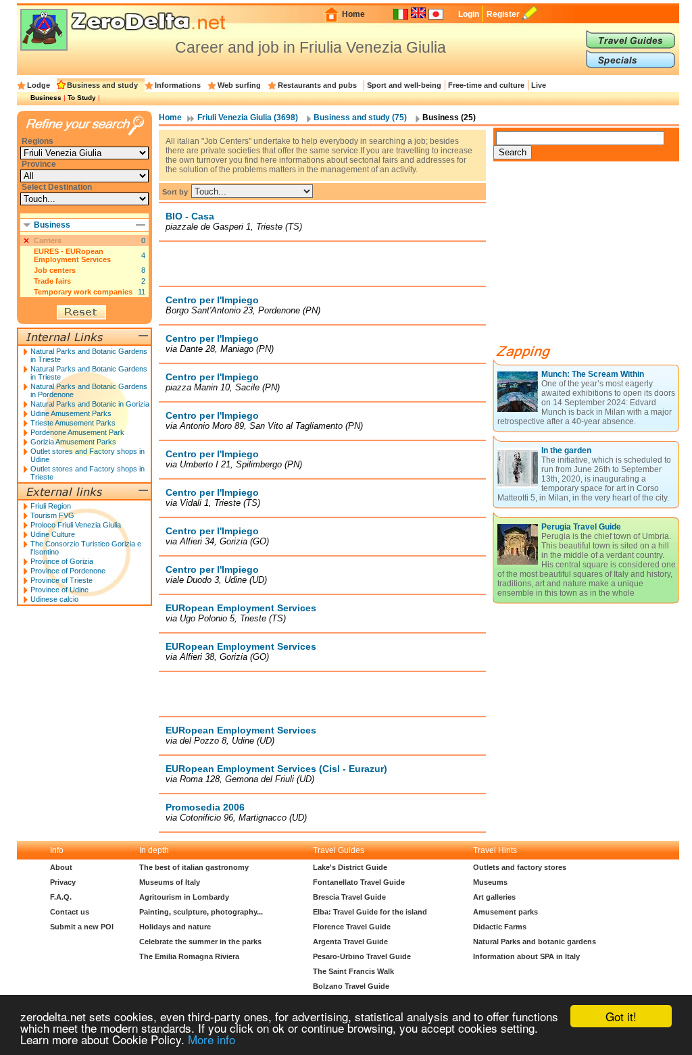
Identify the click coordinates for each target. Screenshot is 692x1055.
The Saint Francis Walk (353, 971)
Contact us (69, 912)
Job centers (55, 270)
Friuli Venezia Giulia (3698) (247, 117)
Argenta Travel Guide (350, 941)
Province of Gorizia (61, 561)
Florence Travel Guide (352, 927)
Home (353, 14)
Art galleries (494, 897)
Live (538, 85)
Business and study (102, 85)
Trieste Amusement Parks (73, 423)
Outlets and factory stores (519, 867)
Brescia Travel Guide (349, 897)
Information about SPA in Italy (526, 956)
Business (45, 97)
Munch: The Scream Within (592, 374)
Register (503, 14)
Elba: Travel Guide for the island (370, 912)
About (61, 867)
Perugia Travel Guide (581, 527)
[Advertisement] (322, 263)
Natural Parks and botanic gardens (534, 941)
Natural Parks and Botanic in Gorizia (89, 404)
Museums (490, 882)
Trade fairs (52, 281)
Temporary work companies (83, 292)
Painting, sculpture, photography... (201, 912)
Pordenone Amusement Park (77, 432)
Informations (178, 85)
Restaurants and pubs (317, 85)
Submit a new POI (82, 927)
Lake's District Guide (350, 867)
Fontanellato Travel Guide (359, 882)
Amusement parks (505, 912)
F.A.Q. (61, 897)
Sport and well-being (404, 85)
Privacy (63, 882)
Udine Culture (52, 534)
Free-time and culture (486, 85)
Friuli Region (50, 506)
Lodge (38, 85)
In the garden (566, 450)
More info (211, 1039)
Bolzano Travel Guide (351, 986)
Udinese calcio (54, 599)
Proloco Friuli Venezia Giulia (75, 525)
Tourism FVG (52, 515)
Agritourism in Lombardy (184, 897)
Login (468, 14)
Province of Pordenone (67, 571)
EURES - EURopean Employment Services (72, 255)
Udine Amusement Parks (71, 413)
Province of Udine (59, 590)
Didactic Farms (499, 927)
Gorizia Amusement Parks (73, 442)
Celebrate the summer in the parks (200, 941)
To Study (82, 97)
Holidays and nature (175, 927)
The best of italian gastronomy (194, 867)
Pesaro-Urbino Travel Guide (362, 956)
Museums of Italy (169, 882)
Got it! (621, 1016)
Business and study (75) (360, 117)
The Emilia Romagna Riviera (189, 956)
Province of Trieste (61, 580)
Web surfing (239, 85)
